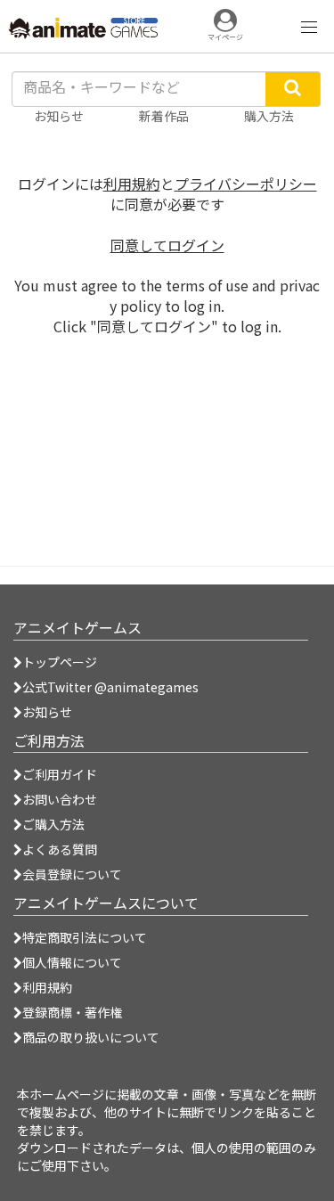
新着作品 (164, 116)
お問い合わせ (59, 799)
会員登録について (72, 874)
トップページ (59, 662)
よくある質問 (59, 849)
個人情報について (72, 962)
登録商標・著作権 (72, 1012)
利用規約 (131, 183)
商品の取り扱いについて (90, 1037)
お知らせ (47, 712)
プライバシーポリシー (246, 183)
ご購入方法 (53, 824)
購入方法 (269, 116)
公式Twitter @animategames (110, 687)
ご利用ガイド (59, 774)
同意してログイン (167, 245)
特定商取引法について (84, 937)
